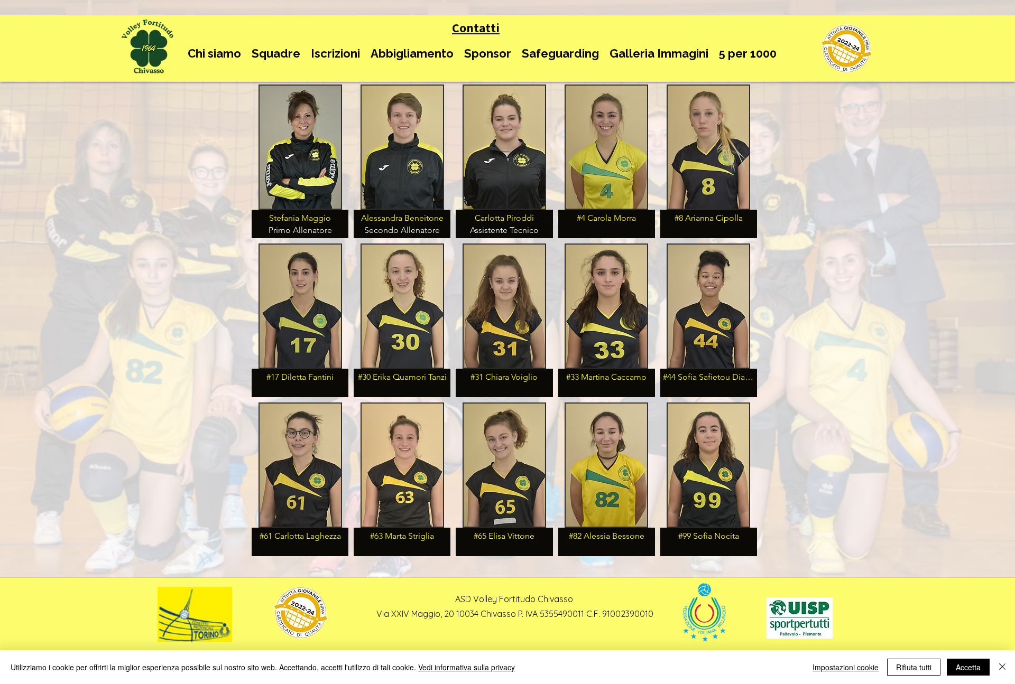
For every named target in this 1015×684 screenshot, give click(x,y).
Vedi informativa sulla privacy (466, 667)
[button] (214, 53)
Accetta (968, 667)
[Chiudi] (1002, 667)
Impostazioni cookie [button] (846, 667)
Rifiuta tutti (913, 667)
